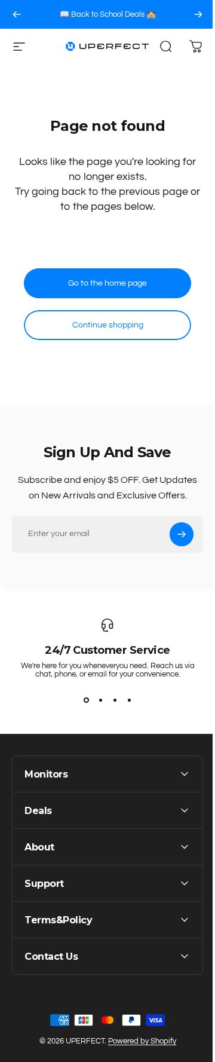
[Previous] (17, 14)
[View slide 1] (86, 700)
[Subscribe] (182, 534)
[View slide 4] (129, 700)
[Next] (198, 14)
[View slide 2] (100, 700)
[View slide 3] (115, 700)
